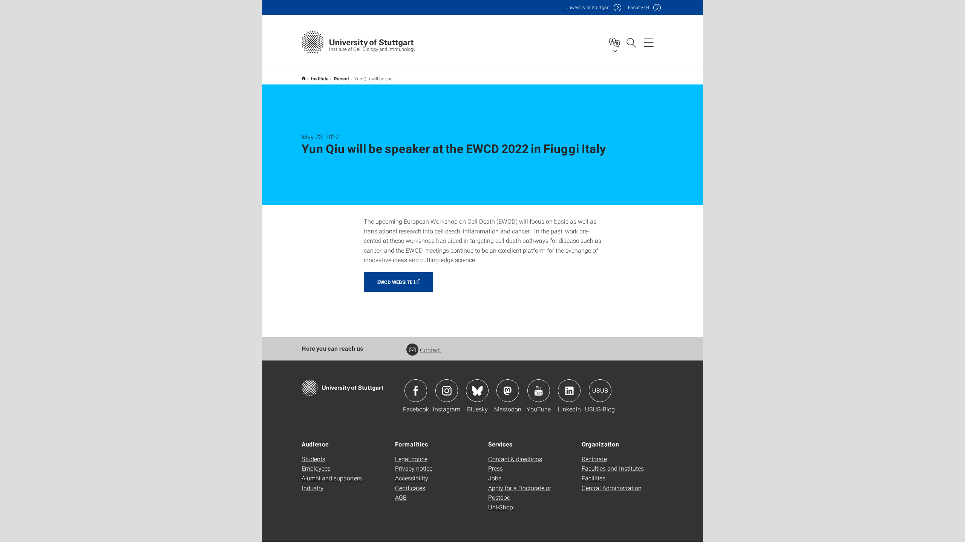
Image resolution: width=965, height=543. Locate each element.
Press (495, 468)
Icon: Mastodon (507, 390)
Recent (341, 78)
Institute (320, 78)
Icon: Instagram (446, 390)
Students (313, 459)
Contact (430, 350)
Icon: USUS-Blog (600, 390)
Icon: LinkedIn (569, 390)
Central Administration (612, 488)
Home (304, 78)
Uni (587, 7)
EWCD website (394, 282)
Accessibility (411, 478)
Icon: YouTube (538, 390)
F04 (638, 7)
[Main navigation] (649, 42)
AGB (401, 497)
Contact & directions (515, 459)
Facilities (593, 478)
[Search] (631, 42)
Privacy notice (413, 468)
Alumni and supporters (332, 478)
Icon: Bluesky (477, 390)
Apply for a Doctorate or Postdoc (519, 493)
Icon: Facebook (415, 390)
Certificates (410, 488)
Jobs (494, 478)
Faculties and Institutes (613, 468)
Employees (316, 468)
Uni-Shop (500, 507)
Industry (312, 488)
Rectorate (594, 459)
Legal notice (411, 459)
